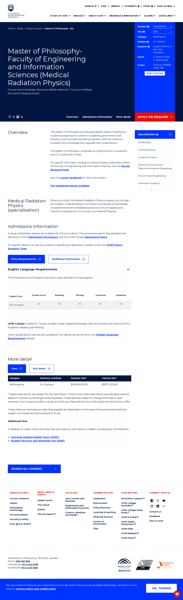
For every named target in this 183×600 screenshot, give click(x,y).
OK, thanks (161, 588)
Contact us (155, 512)
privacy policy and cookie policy (36, 589)
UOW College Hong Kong (131, 511)
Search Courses (34, 28)
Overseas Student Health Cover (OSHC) (35, 437)
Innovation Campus (131, 498)
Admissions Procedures (43, 237)
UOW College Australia (128, 504)
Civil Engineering (146, 149)
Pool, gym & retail (19, 524)
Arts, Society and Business (74, 499)
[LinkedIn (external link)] (158, 506)
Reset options (154, 73)
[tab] (26, 259)
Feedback (154, 516)
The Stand (43, 505)
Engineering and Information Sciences (77, 506)
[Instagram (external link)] (152, 506)
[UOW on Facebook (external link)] (152, 500)
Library (115, 6)
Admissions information (97, 117)
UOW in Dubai (129, 517)
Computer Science (147, 157)
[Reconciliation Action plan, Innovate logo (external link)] (124, 565)
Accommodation (19, 515)
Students (130, 6)
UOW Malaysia (129, 533)
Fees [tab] (14, 368)
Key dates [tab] (39, 368)
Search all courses (26, 468)
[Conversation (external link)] (164, 506)
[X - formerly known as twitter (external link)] (158, 500)
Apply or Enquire (153, 117)
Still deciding (144, 142)
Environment (100, 503)
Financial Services (103, 517)
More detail (123, 117)
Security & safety (19, 519)
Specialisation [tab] (148, 134)
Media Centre (45, 500)
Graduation (99, 498)
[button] (10, 117)
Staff (146, 6)
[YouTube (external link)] (164, 500)
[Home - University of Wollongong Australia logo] (16, 11)
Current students (19, 498)
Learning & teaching (104, 512)
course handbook (70, 177)
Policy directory (101, 508)
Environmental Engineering (152, 176)
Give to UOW (156, 521)
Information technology (16, 509)
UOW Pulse (127, 538)
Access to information (99, 522)
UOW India (127, 529)
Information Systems (148, 183)
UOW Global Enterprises (127, 523)
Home (11, 28)
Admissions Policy (96, 237)
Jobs (95, 528)
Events (41, 509)
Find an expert (45, 514)
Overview (72, 117)
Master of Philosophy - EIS (59, 28)
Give (103, 6)
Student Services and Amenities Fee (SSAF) (38, 440)
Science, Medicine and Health (75, 513)
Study (20, 28)
